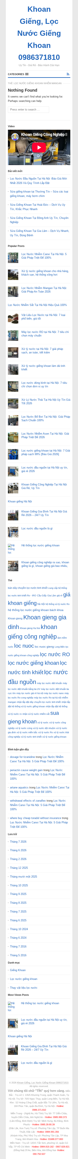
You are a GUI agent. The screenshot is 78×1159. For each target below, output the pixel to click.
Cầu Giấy (42, 595)
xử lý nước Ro (45, 732)
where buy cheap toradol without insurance (35, 818)
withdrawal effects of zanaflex (28, 800)
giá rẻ (59, 595)
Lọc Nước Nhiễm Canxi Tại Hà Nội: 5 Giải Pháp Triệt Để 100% (44, 256)
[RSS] (68, 74)
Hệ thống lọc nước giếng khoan (40, 545)
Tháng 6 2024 (18, 937)
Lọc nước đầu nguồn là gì (37, 528)
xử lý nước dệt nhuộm (44, 728)
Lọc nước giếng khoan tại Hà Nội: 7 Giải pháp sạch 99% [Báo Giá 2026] (45, 452)
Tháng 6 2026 (18, 850)
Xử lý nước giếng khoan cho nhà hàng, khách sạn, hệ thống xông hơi (45, 273)
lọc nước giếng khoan (33, 663)
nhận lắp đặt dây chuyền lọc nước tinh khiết (39, 702)
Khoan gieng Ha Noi (30, 628)
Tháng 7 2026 (18, 841)
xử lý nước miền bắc (27, 732)
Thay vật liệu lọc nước (23, 987)
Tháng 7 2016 (18, 946)
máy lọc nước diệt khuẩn (49, 683)
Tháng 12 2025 (19, 867)
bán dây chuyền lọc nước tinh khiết (27, 588)
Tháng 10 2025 (19, 885)
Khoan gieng (15, 618)
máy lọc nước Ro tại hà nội (47, 697)
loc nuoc (24, 646)
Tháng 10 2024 (19, 929)
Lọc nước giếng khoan (23, 979)
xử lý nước (42, 722)
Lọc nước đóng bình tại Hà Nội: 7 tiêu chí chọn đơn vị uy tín (44, 384)
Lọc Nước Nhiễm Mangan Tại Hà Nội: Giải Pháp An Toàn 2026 (44, 289)
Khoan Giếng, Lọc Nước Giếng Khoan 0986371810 (42, 1082)
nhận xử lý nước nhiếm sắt (36, 714)
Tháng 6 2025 (18, 920)
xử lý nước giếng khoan (54, 736)
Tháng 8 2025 (18, 902)
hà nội (41, 604)
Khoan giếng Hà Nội (20, 501)
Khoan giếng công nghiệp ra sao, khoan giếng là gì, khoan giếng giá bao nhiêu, (45, 564)
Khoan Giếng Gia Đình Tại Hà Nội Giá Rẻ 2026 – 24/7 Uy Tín (44, 513)
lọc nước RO (55, 654)
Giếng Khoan (18, 970)
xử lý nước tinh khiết (31, 736)
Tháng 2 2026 (18, 859)
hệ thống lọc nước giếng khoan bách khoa (35, 610)
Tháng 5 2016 (18, 955)
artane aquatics (19, 787)
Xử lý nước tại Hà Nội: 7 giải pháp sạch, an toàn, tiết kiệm (42, 350)
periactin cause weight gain (26, 770)
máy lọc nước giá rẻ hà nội (29, 693)
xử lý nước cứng (23, 728)
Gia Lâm (51, 595)
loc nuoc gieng (44, 646)
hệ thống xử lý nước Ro (57, 604)
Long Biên (60, 647)
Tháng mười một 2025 (23, 876)
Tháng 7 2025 (18, 911)
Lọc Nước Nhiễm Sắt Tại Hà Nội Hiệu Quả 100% (37, 305)
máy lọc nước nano (54, 693)
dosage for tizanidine (22, 757)
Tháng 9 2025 (18, 894)
